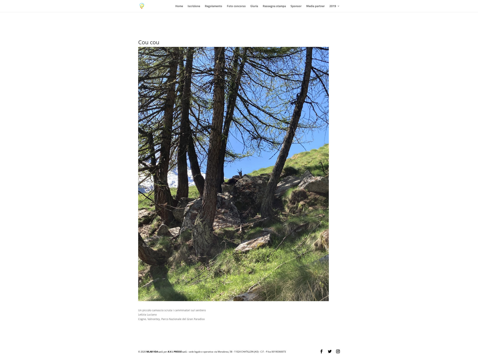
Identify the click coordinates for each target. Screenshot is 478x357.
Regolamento (213, 6)
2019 (332, 6)
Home (179, 6)
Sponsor (296, 6)
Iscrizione (194, 6)
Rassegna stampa (274, 6)
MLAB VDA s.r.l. (154, 351)
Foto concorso (236, 6)
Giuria (254, 6)
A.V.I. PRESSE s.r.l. (177, 351)
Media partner (315, 6)
